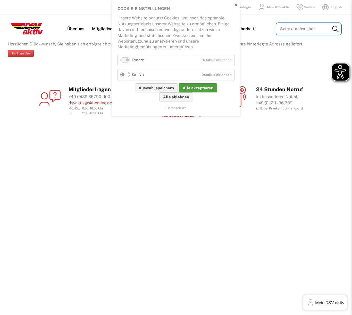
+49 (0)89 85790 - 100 (89, 96)
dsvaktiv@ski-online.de (90, 102)
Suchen (335, 29)
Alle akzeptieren (198, 88)
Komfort (138, 74)
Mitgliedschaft (106, 28)
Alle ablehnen (176, 97)
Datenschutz (176, 108)
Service (309, 7)
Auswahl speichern (156, 88)
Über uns (75, 28)
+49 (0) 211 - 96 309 (274, 102)
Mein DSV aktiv (278, 7)
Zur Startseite (21, 53)
